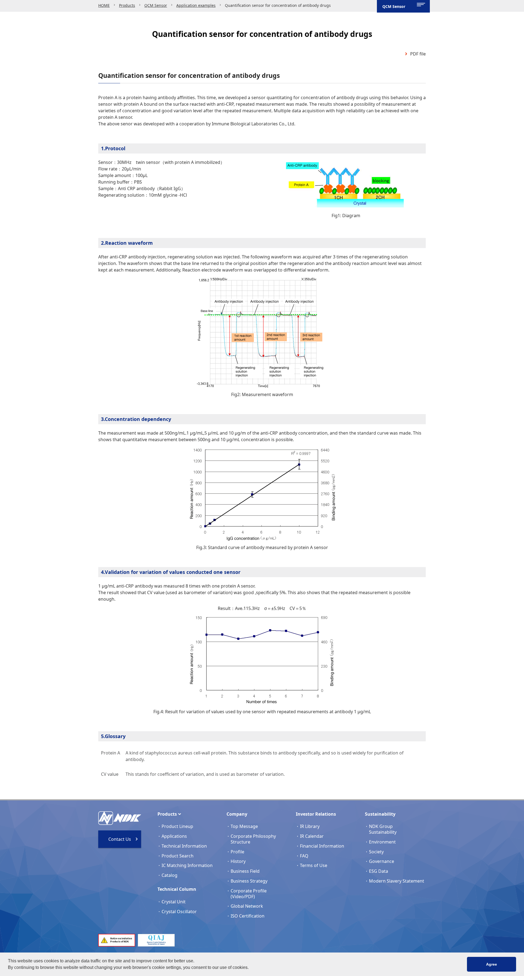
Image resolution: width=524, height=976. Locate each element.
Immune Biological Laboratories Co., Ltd (253, 124)
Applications (174, 836)
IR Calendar (312, 836)
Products (127, 5)
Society (376, 852)
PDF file (418, 54)
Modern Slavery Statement (396, 881)
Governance (381, 861)
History (238, 861)
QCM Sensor (155, 5)
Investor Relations (316, 814)
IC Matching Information (187, 865)
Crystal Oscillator (179, 912)
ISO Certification (247, 916)
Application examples (196, 5)
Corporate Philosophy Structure (253, 839)
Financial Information (322, 846)
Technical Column (176, 889)
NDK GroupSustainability (383, 829)
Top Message (244, 826)
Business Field (245, 871)
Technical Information (184, 846)
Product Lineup (177, 826)
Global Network (247, 906)
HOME (104, 5)
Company (237, 814)
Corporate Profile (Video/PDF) (249, 894)
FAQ (304, 856)
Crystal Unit (174, 902)
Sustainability (380, 814)
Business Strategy (249, 881)
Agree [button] (491, 964)
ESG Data (378, 871)
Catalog (169, 875)
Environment (382, 842)
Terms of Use (313, 865)
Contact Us (119, 839)
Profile (237, 852)
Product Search (177, 856)
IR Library (310, 826)
